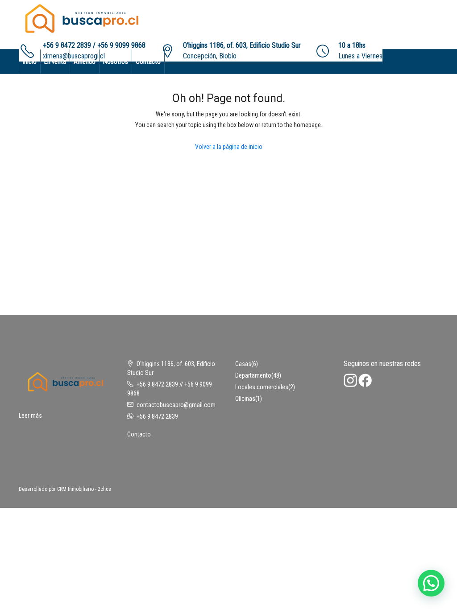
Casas (243, 363)
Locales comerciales (261, 387)
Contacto (148, 62)
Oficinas (245, 398)
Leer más (30, 415)
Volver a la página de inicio (228, 146)
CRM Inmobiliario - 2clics (84, 489)
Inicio (30, 62)
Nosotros (115, 62)
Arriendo (85, 62)
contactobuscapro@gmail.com (176, 404)
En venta (55, 62)
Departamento (253, 375)
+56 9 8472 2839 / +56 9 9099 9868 (94, 45)
